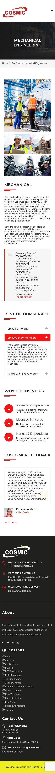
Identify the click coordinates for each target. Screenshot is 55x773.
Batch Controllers (13, 698)
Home (8, 656)
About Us (9, 660)
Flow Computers (13, 690)
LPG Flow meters (13, 671)
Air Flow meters (13, 678)
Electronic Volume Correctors (19, 686)
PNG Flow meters (13, 674)
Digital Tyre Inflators (15, 705)
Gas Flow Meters (13, 682)
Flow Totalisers (12, 694)
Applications (11, 664)
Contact (9, 710)
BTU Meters (11, 701)
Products (9, 668)
